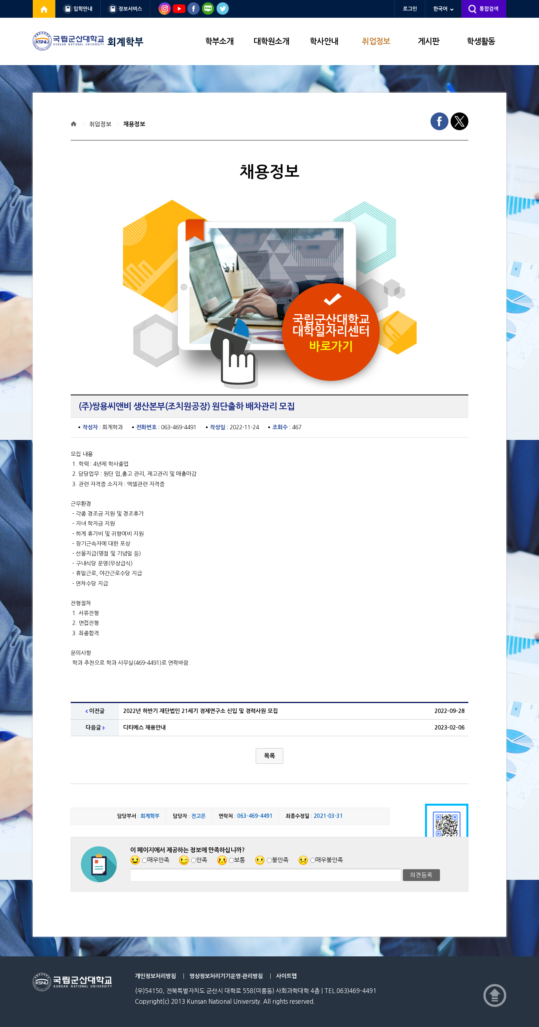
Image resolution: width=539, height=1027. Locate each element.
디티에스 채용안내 (144, 727)
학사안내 (324, 41)
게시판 (428, 41)
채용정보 (134, 124)
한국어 (440, 8)
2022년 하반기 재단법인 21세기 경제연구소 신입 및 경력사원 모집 (200, 711)
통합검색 (488, 8)
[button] (269, 756)
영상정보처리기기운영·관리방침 (226, 976)
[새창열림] (44, 9)
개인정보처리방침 (155, 976)
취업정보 (376, 41)
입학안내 (82, 8)
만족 (201, 860)
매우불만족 (329, 860)
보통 (239, 860)
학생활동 (481, 41)
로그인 (410, 8)
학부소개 (219, 41)
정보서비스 (130, 8)
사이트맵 (286, 976)
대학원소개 (271, 41)
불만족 (280, 860)
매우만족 (158, 860)
